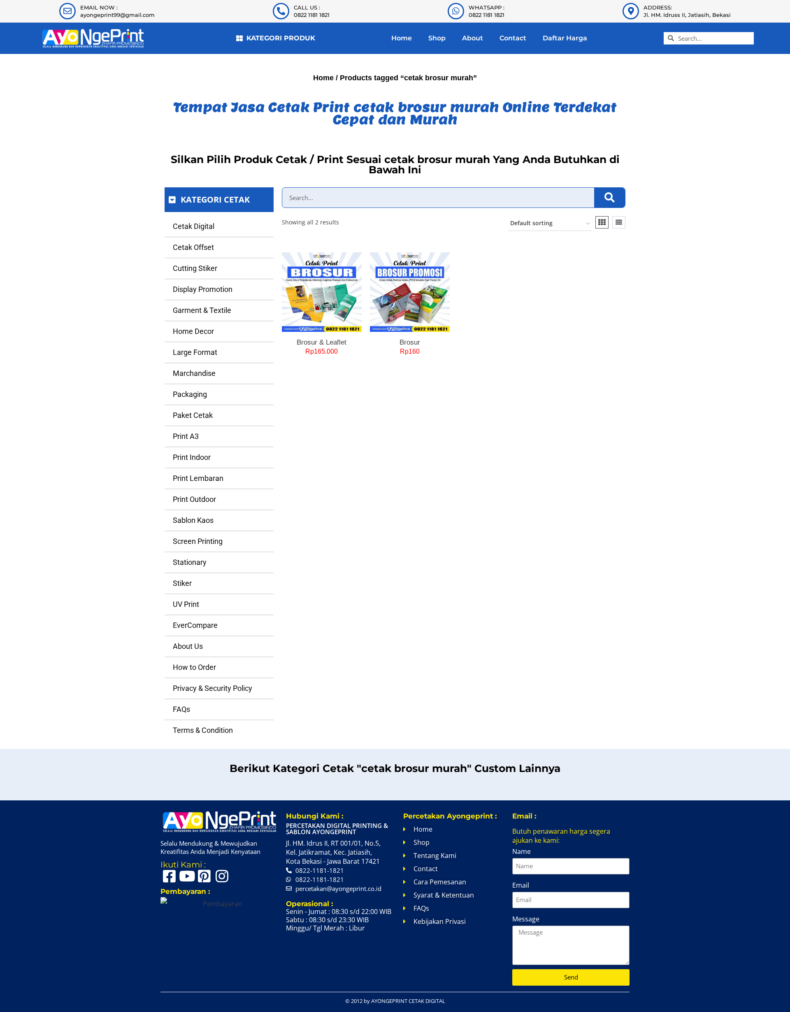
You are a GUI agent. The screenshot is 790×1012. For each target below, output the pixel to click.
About (472, 38)
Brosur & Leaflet (321, 342)
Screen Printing (198, 541)
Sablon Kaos (193, 520)
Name (521, 851)
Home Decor (193, 331)
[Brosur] (410, 292)
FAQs (181, 709)
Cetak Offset (193, 247)
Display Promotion (202, 289)
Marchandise (194, 373)
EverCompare (195, 625)
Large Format (195, 352)
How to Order (194, 667)
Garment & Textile (202, 310)
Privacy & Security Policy (212, 688)
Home (401, 38)
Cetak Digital (193, 226)
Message (525, 918)
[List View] (618, 222)
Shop (437, 38)
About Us (188, 646)
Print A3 (186, 436)
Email (520, 885)
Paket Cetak (193, 415)
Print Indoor (192, 457)
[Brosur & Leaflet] (322, 292)
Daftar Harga (565, 38)
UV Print (186, 604)
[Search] (609, 198)
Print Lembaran (198, 478)
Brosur (410, 342)
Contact (513, 38)
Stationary (190, 562)
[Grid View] (602, 222)
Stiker (182, 583)
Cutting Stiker (195, 268)
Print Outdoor (194, 499)
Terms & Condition (203, 730)
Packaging (190, 394)
